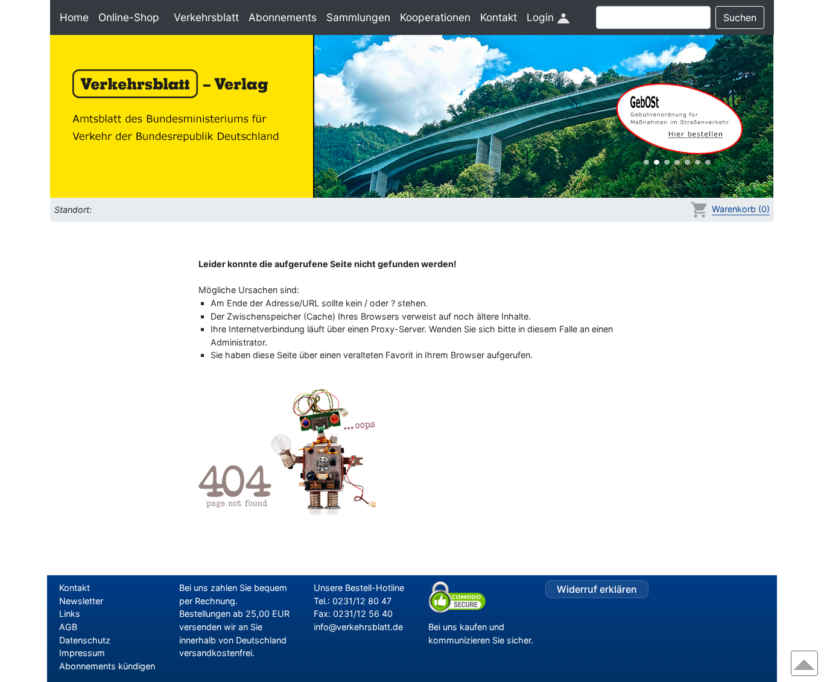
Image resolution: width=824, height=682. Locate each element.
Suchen (739, 17)
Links (69, 613)
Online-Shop (128, 17)
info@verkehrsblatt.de (358, 627)
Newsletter (81, 601)
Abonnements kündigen (107, 666)
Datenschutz (84, 640)
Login (542, 17)
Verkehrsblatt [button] (206, 17)
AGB (68, 627)
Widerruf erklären (597, 589)
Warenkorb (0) (741, 209)
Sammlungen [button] (358, 17)
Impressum (82, 653)
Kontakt (498, 17)
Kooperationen (435, 17)
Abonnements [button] (283, 17)
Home (74, 17)
